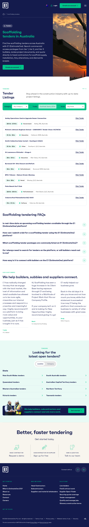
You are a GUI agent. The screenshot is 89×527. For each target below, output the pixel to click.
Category (7, 106)
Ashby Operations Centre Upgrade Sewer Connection (25, 118)
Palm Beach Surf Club (13, 186)
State (63, 106)
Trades (35, 106)
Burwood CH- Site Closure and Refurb (19, 164)
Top (83, 88)
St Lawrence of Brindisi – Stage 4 (18, 152)
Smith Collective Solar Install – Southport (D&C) (24, 141)
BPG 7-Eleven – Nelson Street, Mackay (20, 175)
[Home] (4, 14)
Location (40, 364)
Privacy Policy (33, 522)
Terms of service (44, 522)
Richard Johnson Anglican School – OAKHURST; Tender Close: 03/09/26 (33, 130)
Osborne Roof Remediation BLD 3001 (19, 198)
